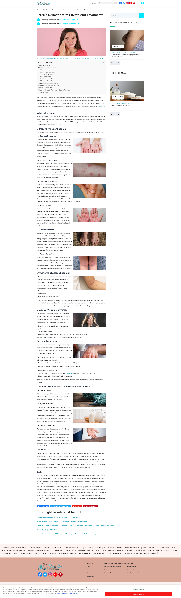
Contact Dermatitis (48, 70)
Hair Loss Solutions (133, 570)
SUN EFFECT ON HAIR (100, 553)
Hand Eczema (47, 77)
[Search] (115, 3)
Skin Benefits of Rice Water (121, 105)
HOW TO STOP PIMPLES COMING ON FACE (113, 550)
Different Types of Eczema (48, 68)
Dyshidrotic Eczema (48, 74)
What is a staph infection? (47, 530)
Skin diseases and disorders (59, 10)
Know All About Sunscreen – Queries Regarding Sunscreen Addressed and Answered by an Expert (75, 526)
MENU (138, 3)
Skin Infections (108, 570)
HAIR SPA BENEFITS (22, 548)
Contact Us (90, 576)
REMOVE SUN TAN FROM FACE (16, 550)
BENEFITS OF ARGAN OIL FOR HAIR (158, 550)
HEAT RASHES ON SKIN (85, 553)
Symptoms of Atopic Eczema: (48, 83)
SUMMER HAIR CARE (150, 553)
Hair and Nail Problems (134, 573)
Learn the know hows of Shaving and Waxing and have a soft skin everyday (66, 534)
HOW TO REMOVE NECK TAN (67, 553)
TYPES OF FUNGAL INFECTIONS (113, 548)
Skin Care (46, 10)
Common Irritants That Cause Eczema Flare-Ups (54, 90)
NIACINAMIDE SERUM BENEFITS (53, 548)
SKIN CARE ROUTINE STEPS (93, 548)
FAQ (88, 573)
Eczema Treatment (45, 88)
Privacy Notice (61, 593)
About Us (90, 563)
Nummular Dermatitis (49, 72)
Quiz (88, 566)
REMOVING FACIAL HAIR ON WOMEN (45, 553)
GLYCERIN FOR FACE (35, 548)
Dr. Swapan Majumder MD (69, 24)
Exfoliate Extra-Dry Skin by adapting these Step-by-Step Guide (62, 521)
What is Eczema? (44, 65)
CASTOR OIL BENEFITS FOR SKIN (61, 550)
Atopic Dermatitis (48, 81)
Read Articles (118, 46)
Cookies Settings (138, 589)
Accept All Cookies (138, 594)
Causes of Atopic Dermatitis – (49, 85)
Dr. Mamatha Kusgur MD (69, 20)
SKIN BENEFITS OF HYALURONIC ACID (38, 550)
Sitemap (89, 570)
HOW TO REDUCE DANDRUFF (73, 548)
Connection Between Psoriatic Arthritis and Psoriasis (57, 517)
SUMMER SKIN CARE (115, 553)
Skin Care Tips (108, 573)
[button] (102, 62)
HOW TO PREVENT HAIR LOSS (23, 553)
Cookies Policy (73, 593)
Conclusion (46, 92)
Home (38, 10)
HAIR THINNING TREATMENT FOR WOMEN (86, 550)
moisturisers (70, 373)
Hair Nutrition (131, 566)
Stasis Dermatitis (48, 79)
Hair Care (130, 563)
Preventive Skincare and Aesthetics (115, 563)
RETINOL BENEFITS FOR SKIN (137, 550)
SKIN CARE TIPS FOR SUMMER (133, 553)
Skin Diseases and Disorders (112, 566)
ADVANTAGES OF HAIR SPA (151, 548)
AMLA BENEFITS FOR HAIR (132, 548)
